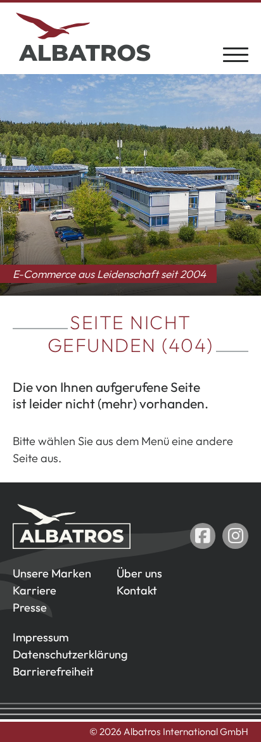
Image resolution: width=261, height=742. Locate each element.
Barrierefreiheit (53, 671)
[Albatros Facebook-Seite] (203, 536)
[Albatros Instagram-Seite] (235, 536)
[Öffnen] (235, 53)
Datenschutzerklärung (70, 654)
